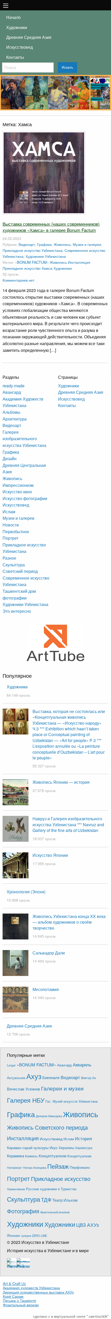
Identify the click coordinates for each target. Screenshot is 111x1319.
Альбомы (11, 412)
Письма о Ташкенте (19, 1300)
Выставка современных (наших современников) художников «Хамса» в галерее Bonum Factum (51, 226)
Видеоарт (27, 244)
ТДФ (46, 1199)
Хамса (47, 268)
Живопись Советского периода (47, 1127)
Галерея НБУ (25, 1099)
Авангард (12, 392)
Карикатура (83, 1147)
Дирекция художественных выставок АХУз (38, 1292)
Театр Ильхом (64, 1200)
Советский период (20, 571)
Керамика (15, 1155)
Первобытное (16, 531)
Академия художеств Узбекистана (31, 1288)
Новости (11, 525)
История (83, 1138)
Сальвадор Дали (49, 953)
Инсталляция (79, 262)
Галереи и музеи (62, 1088)
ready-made (14, 386)
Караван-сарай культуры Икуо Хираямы (40, 1147)
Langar (11, 1065)
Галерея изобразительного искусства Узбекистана (24, 438)
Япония (13, 1235)
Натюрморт (14, 1168)
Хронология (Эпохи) (26, 892)
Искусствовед (19, 47)
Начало (13, 17)
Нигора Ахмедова (34, 1168)
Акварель (82, 1064)
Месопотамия (46, 989)
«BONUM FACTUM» (32, 262)
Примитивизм (16, 1189)
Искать (67, 67)
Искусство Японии (50, 855)
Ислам (9, 512)
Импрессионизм (18, 485)
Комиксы (31, 1156)
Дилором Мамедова (49, 1116)
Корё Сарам (13, 1296)
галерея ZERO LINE (34, 1236)
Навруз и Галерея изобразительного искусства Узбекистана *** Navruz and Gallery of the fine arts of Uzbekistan (68, 824)
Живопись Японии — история (61, 782)
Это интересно (17, 611)
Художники (16, 27)
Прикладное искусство (22, 268)
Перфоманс (80, 1167)
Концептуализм (52, 1155)
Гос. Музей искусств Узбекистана (71, 1101)
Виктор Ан (88, 1078)
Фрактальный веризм (21, 1305)
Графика (44, 244)
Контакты (15, 57)
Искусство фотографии (25, 498)
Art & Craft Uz (14, 1283)
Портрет (10, 538)
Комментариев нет (18, 280)
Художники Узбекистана (46, 256)
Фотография (23, 1211)
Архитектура (15, 419)
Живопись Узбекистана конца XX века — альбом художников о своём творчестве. (69, 922)
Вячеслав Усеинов (23, 1089)
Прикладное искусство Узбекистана (32, 250)
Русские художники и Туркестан (51, 1189)
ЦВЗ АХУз (87, 1224)
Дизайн (10, 458)
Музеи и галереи (87, 244)
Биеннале (51, 1077)
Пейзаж (58, 1166)
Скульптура (14, 565)
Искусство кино (17, 492)
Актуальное (16, 1077)
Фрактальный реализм (55, 1212)
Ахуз (33, 1076)
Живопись (62, 244)
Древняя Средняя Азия (28, 37)
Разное (9, 558)
